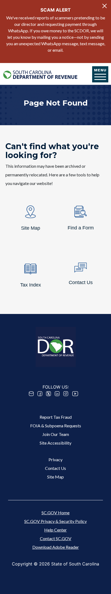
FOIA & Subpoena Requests (55, 425)
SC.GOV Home (55, 512)
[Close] (104, 6)
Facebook (39, 393)
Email (31, 393)
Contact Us (55, 468)
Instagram (65, 393)
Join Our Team (55, 434)
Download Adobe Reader (55, 547)
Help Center (55, 529)
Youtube (75, 393)
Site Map (55, 476)
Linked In (57, 393)
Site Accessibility (55, 442)
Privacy (55, 459)
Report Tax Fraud (56, 417)
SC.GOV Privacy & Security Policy (55, 521)
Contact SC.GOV (55, 538)
